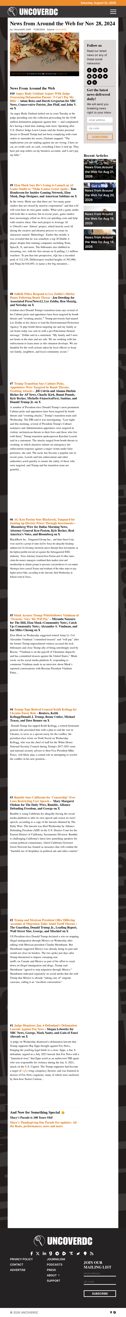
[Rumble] (94, 76)
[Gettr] (105, 76)
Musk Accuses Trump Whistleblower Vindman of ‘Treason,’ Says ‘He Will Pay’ (44, 617)
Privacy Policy (21, 1259)
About (52, 1275)
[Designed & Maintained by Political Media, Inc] (111, 1312)
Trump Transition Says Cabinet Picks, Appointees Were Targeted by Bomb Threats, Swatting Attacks (39, 387)
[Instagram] (100, 70)
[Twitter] (94, 70)
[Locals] (89, 82)
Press (51, 1270)
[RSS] (94, 82)
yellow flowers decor (19, 74)
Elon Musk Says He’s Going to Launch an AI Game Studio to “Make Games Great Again (41, 187)
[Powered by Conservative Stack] (114, 1312)
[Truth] (100, 76)
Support (53, 1280)
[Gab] (105, 70)
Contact (16, 1264)
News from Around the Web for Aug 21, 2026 (99, 171)
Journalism (56, 1259)
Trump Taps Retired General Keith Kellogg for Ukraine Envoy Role (43, 711)
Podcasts (54, 1264)
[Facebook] (89, 70)
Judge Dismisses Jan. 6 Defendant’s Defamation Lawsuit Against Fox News (43, 1027)
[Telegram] (89, 76)
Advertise (18, 1270)
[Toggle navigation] (113, 12)
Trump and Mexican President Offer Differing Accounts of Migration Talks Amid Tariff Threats (43, 922)
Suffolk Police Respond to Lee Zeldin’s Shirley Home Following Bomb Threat (42, 296)
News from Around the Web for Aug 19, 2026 (99, 218)
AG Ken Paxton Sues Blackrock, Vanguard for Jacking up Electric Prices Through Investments (42, 521)
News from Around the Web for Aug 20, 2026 (100, 195)
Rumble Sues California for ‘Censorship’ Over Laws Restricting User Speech (42, 799)
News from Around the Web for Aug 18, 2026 (99, 242)
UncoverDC (34, 11)
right (25, 1070)
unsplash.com (62, 74)
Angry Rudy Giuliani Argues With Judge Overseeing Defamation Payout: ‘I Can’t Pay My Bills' (42, 97)
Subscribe (100, 137)
